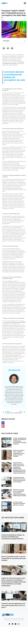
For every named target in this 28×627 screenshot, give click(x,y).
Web (2, 20)
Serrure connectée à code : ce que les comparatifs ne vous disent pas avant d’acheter (18, 453)
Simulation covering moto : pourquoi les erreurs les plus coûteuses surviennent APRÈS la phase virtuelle (19, 492)
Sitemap (15, 619)
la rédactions (20, 619)
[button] (25, 3)
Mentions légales (8, 619)
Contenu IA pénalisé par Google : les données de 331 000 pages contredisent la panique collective (19, 441)
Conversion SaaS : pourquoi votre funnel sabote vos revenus (19, 503)
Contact (22, 618)
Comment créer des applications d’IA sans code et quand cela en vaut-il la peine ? (19, 480)
